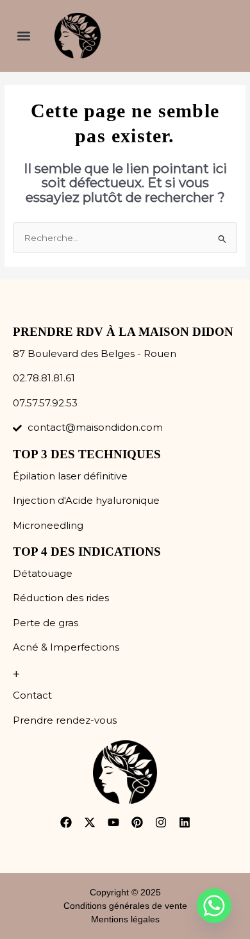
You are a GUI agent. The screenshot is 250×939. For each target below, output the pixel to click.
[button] (23, 35)
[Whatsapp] (214, 905)
